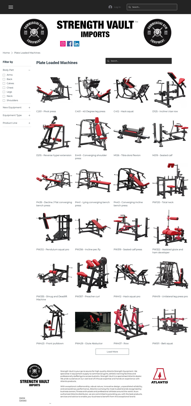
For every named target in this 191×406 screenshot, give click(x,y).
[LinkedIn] (76, 43)
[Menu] (10, 7)
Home (22, 398)
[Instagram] (63, 43)
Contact (22, 400)
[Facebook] (69, 43)
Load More (112, 351)
